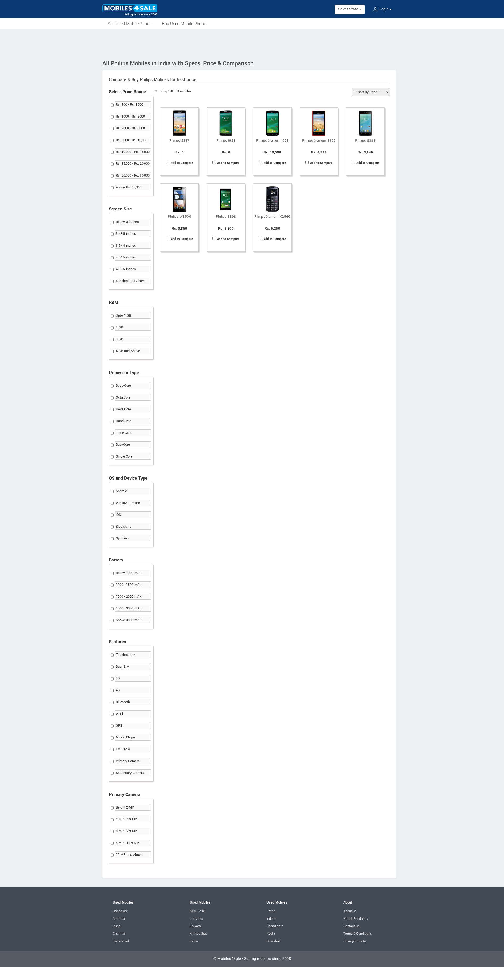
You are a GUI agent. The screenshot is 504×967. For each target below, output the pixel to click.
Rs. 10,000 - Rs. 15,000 (133, 152)
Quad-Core (123, 421)
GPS (119, 725)
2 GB (119, 327)
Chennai (119, 933)
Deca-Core (123, 385)
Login (384, 9)
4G (118, 690)
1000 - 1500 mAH (129, 584)
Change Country (355, 941)
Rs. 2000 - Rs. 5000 (130, 128)
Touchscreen (125, 654)
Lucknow (196, 918)
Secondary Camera (130, 773)
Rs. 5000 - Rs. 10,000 (131, 140)
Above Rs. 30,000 (128, 187)
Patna (270, 911)
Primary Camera (128, 761)
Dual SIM (122, 666)
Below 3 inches (127, 222)
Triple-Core (124, 433)
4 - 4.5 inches (126, 257)
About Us (349, 911)
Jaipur (194, 941)
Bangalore (120, 911)
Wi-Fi (119, 713)
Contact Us (351, 926)
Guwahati (273, 941)
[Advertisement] (252, 44)
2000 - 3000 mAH (129, 608)
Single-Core (124, 456)
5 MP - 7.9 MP (126, 831)
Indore (271, 918)
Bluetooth (123, 702)
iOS (118, 514)
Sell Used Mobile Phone (129, 24)
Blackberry (123, 526)
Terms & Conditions (357, 933)
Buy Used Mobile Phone (184, 24)
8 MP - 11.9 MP (127, 843)
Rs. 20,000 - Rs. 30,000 (133, 175)
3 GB (119, 339)
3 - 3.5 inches (126, 233)
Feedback (361, 918)
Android (121, 491)
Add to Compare (182, 163)
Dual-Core (123, 444)
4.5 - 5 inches (126, 269)
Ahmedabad (199, 933)
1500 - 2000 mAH (129, 596)
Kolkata (195, 926)
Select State (348, 9)
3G (118, 678)
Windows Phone (128, 503)
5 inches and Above (130, 281)
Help (346, 918)
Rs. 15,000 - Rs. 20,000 (133, 163)
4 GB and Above (128, 351)
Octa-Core (123, 397)
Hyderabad (121, 941)
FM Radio (123, 749)
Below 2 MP (125, 807)
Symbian (122, 538)
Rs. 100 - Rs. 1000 (129, 104)
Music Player (125, 737)
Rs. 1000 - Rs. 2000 (130, 116)
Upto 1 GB (123, 315)
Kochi (270, 933)
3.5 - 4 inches (126, 245)
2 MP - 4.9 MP (126, 819)
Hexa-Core (123, 409)
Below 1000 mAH (129, 573)
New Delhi (197, 911)
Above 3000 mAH (129, 620)
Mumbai (119, 918)
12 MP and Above (129, 854)
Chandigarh (274, 926)
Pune (116, 926)
